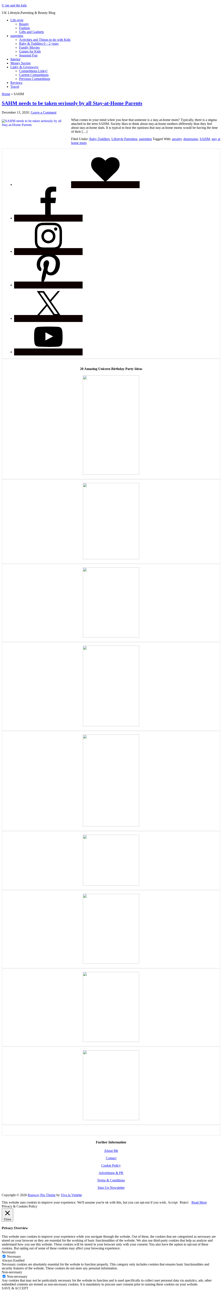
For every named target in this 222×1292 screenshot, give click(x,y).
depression (190, 139)
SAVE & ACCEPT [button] (15, 1288)
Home (6, 94)
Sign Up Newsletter (111, 1187)
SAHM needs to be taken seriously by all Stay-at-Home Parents (72, 103)
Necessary (14, 1256)
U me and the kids (14, 5)
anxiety (177, 139)
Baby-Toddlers (99, 139)
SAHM (205, 139)
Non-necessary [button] (12, 1272)
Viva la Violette (71, 1195)
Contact (111, 1158)
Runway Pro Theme (42, 1195)
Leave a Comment (43, 112)
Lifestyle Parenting (124, 139)
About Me (111, 1151)
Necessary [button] (9, 1252)
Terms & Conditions (111, 1180)
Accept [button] (173, 1202)
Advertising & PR (111, 1173)
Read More (199, 1202)
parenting (145, 139)
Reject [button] (184, 1202)
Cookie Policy (111, 1165)
